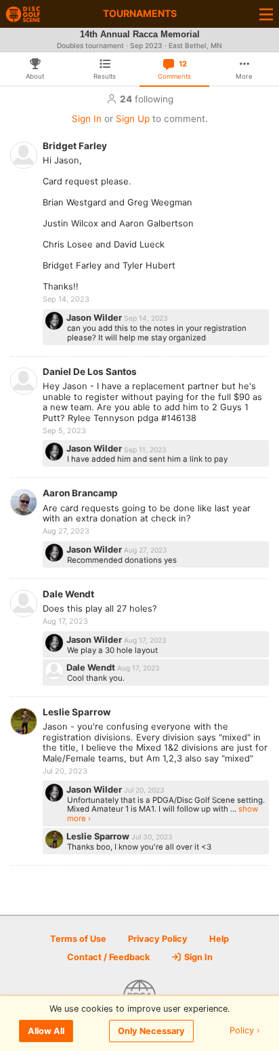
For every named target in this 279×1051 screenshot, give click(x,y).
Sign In (87, 118)
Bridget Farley (75, 145)
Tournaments (140, 13)
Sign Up (133, 118)
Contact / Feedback (108, 957)
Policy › (245, 1031)
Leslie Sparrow (77, 712)
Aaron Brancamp (80, 493)
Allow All (46, 1031)
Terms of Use (78, 939)
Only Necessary (151, 1031)
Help (219, 939)
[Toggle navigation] (266, 13)
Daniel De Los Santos (90, 371)
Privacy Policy (158, 939)
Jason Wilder (95, 317)
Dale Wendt (68, 594)
